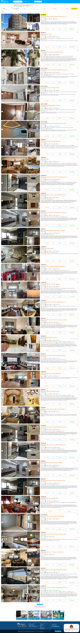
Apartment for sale (45, 159)
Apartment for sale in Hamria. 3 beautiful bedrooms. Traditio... (54, 569)
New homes (25, 1)
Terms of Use (42, 627)
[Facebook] (52, 626)
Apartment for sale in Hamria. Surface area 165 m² (51, 373)
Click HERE (35, 631)
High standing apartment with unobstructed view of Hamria (53, 123)
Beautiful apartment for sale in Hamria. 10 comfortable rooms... (54, 177)
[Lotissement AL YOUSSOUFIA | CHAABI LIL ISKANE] (38, 611)
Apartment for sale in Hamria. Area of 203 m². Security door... (53, 444)
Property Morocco (16, 4)
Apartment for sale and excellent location (49, 498)
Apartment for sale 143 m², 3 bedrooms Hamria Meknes (52, 551)
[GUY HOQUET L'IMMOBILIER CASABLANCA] (26, 611)
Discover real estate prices (33, 626)
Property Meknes (22, 4)
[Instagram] (58, 626)
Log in (32, 1)
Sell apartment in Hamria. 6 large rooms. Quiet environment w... (54, 587)
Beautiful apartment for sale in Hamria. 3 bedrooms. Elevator (53, 194)
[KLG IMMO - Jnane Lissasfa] (62, 611)
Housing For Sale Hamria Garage (63, 4)
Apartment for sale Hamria (46, 34)
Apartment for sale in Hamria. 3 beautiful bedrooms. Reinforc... (54, 426)
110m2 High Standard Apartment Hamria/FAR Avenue (52, 52)
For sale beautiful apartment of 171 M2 (49, 337)
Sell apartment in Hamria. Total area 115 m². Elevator (51, 462)
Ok (58, 631)
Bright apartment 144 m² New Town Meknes (50, 391)
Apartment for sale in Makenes (47, 248)
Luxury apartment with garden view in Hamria (50, 105)
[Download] (22, 624)
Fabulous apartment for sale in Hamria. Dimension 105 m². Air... (54, 16)
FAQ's (41, 626)
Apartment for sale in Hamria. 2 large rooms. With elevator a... (54, 409)
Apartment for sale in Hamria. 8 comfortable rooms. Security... (54, 212)
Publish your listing (38, 1)
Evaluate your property (18, 1)
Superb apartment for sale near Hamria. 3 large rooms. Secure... (54, 319)
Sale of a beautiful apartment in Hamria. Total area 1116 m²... (53, 480)
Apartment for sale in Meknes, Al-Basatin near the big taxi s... (53, 266)
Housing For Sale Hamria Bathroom (56, 4)
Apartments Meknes (29, 4)
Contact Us (41, 625)
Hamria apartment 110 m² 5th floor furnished (50, 284)
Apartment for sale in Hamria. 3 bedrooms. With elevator (53, 516)
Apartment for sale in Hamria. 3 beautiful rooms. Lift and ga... (53, 534)
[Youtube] (56, 626)
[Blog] (55, 626)
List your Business (31, 625)
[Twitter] (53, 626)
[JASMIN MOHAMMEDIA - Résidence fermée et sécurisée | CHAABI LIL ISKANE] (50, 611)
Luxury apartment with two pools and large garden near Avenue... (54, 69)
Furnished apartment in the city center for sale (50, 141)
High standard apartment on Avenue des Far (50, 87)
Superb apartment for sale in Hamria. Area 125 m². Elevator (53, 230)
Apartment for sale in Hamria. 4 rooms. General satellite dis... (53, 355)
